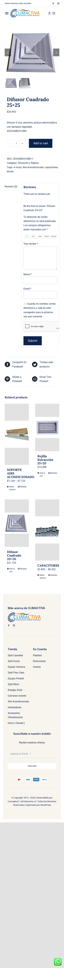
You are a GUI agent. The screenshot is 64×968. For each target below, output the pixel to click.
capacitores (51, 167)
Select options (12, 488)
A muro (17, 167)
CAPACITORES (48, 565)
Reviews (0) (11, 186)
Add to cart (40, 143)
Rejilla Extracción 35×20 (45, 459)
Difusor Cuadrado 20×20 (14, 555)
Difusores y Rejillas (28, 162)
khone (10, 171)
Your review (30, 243)
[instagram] (58, 3)
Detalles (23, 487)
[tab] (12, 186)
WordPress (45, 805)
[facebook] (53, 3)
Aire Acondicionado (33, 167)
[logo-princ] (24, 10)
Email (27, 288)
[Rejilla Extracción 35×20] (47, 427)
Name (27, 274)
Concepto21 (14, 801)
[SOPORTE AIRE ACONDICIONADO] (17, 434)
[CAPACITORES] (47, 530)
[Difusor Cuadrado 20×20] (17, 523)
